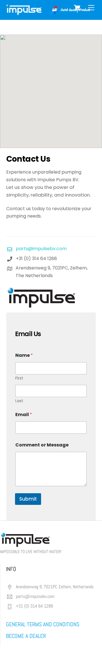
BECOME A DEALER (26, 636)
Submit (28, 499)
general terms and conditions (42, 624)
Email (23, 414)
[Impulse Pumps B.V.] (47, 12)
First (19, 378)
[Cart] (77, 7)
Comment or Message (42, 445)
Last (19, 401)
